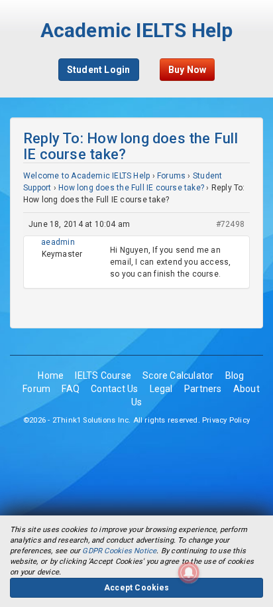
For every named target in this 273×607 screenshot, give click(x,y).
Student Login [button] (99, 69)
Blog (235, 375)
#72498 (230, 224)
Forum (36, 388)
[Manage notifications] (188, 572)
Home (51, 375)
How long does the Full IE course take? (131, 187)
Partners (203, 388)
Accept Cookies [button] (136, 587)
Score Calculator (177, 375)
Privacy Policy (226, 420)
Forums (171, 175)
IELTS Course (103, 375)
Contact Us (114, 388)
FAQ (71, 388)
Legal (161, 388)
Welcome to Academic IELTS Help (86, 175)
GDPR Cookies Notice (119, 551)
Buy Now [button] (187, 69)
